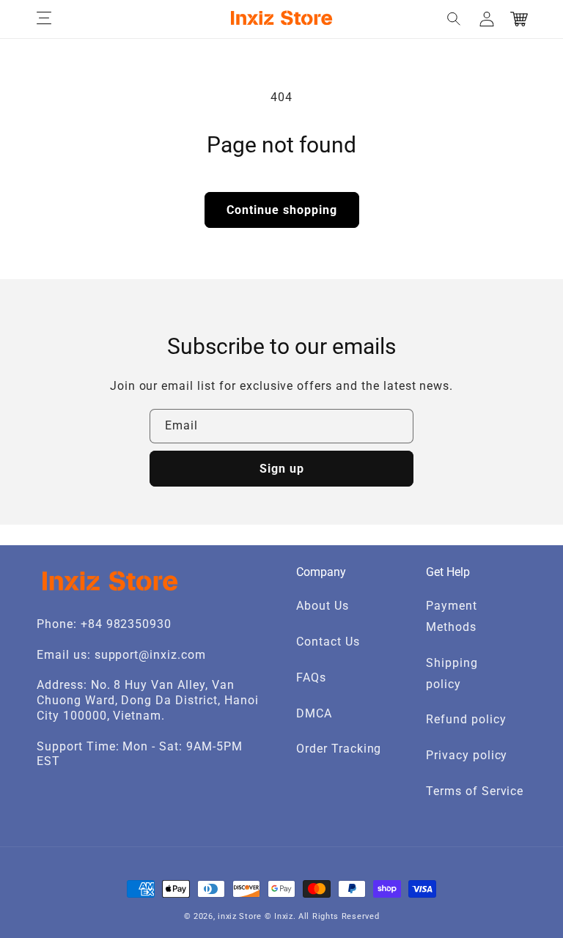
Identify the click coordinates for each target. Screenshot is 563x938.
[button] (44, 19)
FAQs (311, 677)
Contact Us (328, 642)
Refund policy (466, 719)
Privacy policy (466, 755)
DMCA (314, 713)
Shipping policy (452, 673)
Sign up (282, 469)
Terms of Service (474, 791)
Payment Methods (451, 616)
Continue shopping (282, 210)
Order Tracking (338, 749)
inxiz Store (240, 916)
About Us (322, 606)
